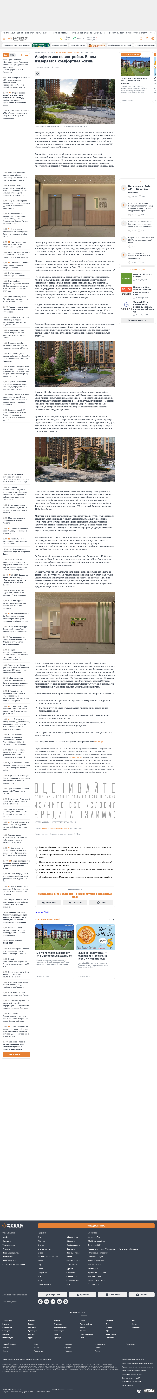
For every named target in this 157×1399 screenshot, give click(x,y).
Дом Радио (93, 1268)
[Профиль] (153, 38)
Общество (70, 1241)
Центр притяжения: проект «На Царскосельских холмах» (54, 954)
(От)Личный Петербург (97, 1253)
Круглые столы (94, 1276)
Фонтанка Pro (94, 1237)
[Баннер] (41, 45)
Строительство (73, 1261)
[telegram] (46, 1301)
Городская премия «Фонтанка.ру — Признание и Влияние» (113, 1249)
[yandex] (65, 1301)
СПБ (12, 55)
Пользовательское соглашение (133, 1359)
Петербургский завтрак (137, 33)
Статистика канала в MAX (13, 1265)
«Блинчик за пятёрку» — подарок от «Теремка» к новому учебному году (92, 955)
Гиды (40, 1265)
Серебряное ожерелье (59, 33)
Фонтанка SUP (9, 33)
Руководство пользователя (132, 1382)
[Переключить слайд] (154, 66)
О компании (7, 1257)
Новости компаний (47, 919)
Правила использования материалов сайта (137, 1367)
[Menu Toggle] (4, 38)
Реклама (6, 1249)
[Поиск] (141, 38)
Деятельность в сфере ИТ (131, 1378)
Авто (40, 1237)
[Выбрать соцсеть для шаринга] (37, 73)
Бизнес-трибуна (44, 1249)
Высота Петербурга (96, 1280)
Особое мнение (73, 1245)
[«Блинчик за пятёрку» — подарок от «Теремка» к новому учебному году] (95, 937)
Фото (68, 1284)
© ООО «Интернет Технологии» (63, 1390)
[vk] (53, 1301)
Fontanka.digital (94, 1265)
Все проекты (93, 1284)
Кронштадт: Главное (97, 1272)
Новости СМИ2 (42, 912)
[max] (40, 1301)
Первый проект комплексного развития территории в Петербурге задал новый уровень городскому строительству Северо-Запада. (53, 962)
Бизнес (41, 1245)
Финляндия (71, 1276)
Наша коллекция (95, 1257)
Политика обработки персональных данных (137, 1363)
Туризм (69, 1268)
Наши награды (127, 1385)
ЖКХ (40, 1280)
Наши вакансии (9, 1261)
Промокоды (137, 269)
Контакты (6, 1241)
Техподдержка (8, 1245)
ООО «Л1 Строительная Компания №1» (55, 828)
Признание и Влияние (82, 33)
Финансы (70, 1272)
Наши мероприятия (10, 1253)
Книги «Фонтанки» (96, 1261)
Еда (39, 1276)
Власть (41, 1261)
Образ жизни (72, 1237)
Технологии (71, 1265)
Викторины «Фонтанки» (48, 1257)
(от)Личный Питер (25, 33)
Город (40, 1268)
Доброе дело (43, 1272)
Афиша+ (41, 1241)
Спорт (69, 1257)
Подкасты (70, 1249)
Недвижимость (44, 1284)
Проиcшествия (72, 1253)
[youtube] (59, 1301)
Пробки (79, 39)
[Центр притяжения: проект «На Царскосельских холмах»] (54, 937)
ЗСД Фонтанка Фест (115, 33)
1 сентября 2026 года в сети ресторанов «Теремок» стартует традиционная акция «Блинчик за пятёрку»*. (93, 965)
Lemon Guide (99, 33)
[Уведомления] (147, 38)
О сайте (5, 1237)
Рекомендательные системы (132, 1374)
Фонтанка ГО (41, 33)
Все (5, 55)
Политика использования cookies (134, 1371)
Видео (40, 1253)
